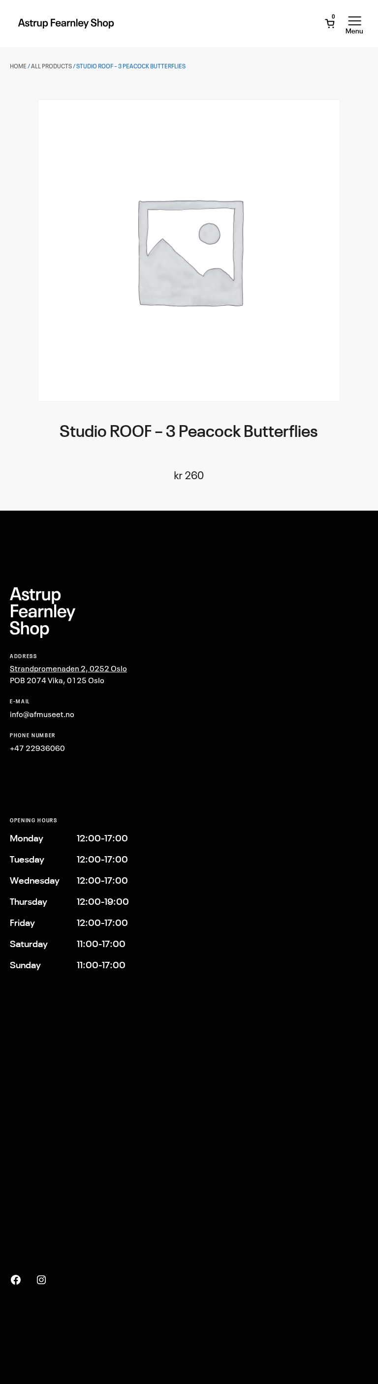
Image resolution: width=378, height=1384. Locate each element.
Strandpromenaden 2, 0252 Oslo (68, 668)
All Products (51, 66)
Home (18, 66)
